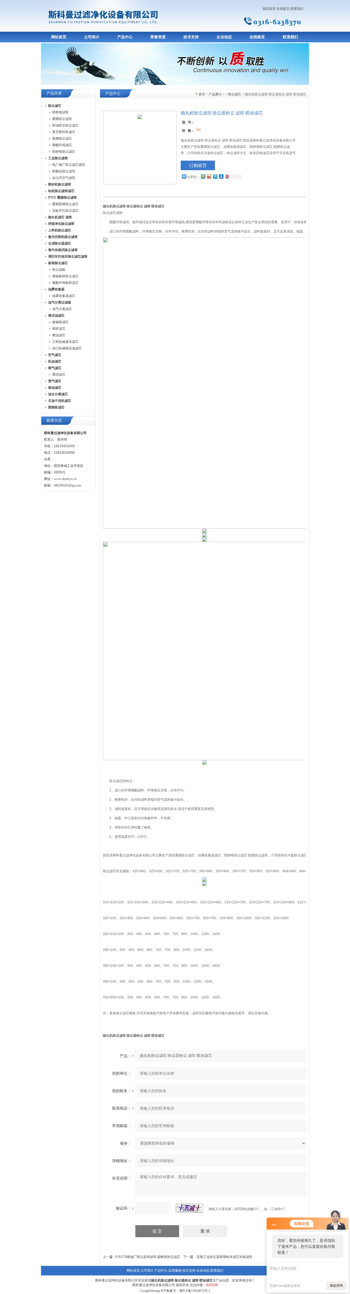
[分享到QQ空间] (203, 176)
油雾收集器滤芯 (63, 296)
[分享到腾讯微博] (215, 176)
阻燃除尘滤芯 (62, 138)
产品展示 (215, 94)
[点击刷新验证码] (189, 1208)
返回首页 (269, 9)
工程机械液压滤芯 (65, 342)
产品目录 (54, 93)
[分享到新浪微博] (209, 176)
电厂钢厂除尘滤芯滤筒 (68, 165)
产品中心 (125, 37)
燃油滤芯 (58, 335)
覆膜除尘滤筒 (62, 119)
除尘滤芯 (234, 94)
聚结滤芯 (58, 374)
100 (198, 130)
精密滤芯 (58, 329)
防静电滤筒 (60, 112)
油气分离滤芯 (62, 309)
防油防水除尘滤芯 (65, 125)
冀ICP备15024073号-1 (194, 1291)
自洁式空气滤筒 (63, 178)
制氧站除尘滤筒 (63, 171)
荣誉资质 (158, 37)
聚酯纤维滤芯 (62, 145)
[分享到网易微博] (227, 176)
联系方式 (54, 420)
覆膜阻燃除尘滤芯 (65, 204)
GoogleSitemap (150, 1291)
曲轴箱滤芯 (60, 322)
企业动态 (224, 37)
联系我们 (297, 9)
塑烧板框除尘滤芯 (65, 276)
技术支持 (191, 37)
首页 (202, 94)
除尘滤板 (58, 270)
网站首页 (58, 37)
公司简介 (92, 37)
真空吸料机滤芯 (63, 132)
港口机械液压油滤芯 (67, 348)
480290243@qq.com (67, 485)
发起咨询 (336, 1285)
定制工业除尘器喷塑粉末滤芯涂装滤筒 (224, 1257)
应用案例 (175, 1270)
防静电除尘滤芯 (63, 152)
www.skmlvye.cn (65, 479)
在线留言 (283, 9)
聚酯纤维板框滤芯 (65, 283)
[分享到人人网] (221, 176)
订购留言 (198, 165)
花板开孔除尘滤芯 (65, 211)
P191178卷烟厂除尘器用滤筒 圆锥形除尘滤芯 (147, 1257)
